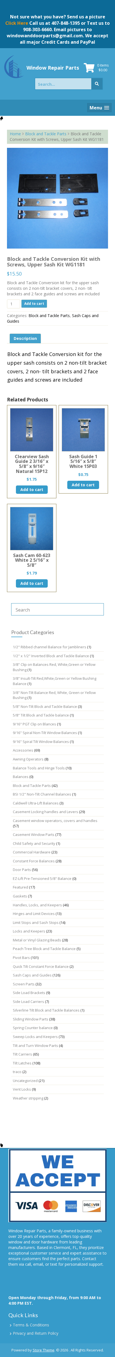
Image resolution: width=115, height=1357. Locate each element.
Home (15, 133)
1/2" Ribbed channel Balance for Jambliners (49, 646)
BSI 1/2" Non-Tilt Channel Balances (42, 794)
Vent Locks (22, 1089)
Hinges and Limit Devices (34, 913)
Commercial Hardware (32, 852)
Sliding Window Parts (30, 1019)
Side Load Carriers (28, 1001)
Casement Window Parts (33, 834)
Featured (20, 887)
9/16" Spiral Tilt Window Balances (41, 741)
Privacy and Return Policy (35, 1333)
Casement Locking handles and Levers (45, 811)
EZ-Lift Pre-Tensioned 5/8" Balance (42, 878)
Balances (20, 776)
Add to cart (34, 303)
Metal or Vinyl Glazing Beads (37, 940)
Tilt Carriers (22, 1054)
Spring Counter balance (33, 1027)
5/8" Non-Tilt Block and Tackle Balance (45, 706)
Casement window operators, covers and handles (55, 820)
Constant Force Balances (34, 860)
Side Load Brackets (29, 992)
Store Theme (43, 1350)
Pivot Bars (21, 957)
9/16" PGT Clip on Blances (34, 724)
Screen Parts (24, 984)
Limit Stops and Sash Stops (36, 922)
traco (17, 1071)
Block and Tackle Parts (45, 133)
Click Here (16, 23)
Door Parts (22, 869)
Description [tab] (25, 338)
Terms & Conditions (31, 1324)
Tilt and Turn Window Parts (35, 1045)
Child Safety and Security (34, 843)
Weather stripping (28, 1098)
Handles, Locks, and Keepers (37, 904)
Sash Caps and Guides (32, 975)
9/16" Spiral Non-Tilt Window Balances (45, 732)
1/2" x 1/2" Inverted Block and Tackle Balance (51, 655)
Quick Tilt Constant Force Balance (41, 966)
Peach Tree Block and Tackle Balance (44, 948)
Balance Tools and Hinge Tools (39, 767)
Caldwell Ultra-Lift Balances (36, 803)
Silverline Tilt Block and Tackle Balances (46, 1010)
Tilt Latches (22, 1063)
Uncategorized (25, 1080)
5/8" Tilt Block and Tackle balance (41, 715)
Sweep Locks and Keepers (35, 1036)
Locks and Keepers (29, 931)
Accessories (23, 750)
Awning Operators (28, 759)
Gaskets (20, 896)
